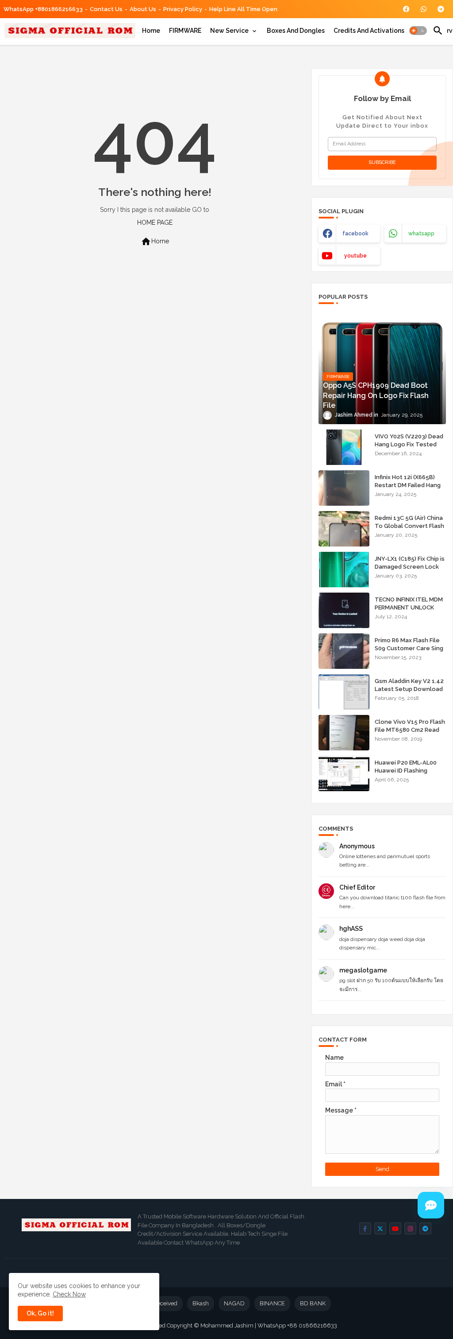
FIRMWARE (185, 30)
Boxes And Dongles (296, 30)
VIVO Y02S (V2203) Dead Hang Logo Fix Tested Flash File (409, 444)
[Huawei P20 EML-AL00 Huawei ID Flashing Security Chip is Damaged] (344, 773)
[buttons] (406, 9)
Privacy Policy (182, 9)
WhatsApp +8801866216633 (43, 9)
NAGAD (234, 1303)
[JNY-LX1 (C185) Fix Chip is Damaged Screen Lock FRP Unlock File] (344, 569)
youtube (355, 256)
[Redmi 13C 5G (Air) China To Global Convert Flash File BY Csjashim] (344, 529)
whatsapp (421, 233)
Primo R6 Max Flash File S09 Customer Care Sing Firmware (409, 648)
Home (151, 30)
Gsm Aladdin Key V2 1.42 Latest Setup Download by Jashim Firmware (409, 689)
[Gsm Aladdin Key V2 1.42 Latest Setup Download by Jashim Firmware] (344, 692)
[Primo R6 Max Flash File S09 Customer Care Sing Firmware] (344, 651)
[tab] (151, 30)
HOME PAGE (155, 222)
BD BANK (313, 1303)
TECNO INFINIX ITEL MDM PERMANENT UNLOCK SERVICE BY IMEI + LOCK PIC (409, 611)
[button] (418, 30)
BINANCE (272, 1303)
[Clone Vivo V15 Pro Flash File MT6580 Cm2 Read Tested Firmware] (344, 732)
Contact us (106, 9)
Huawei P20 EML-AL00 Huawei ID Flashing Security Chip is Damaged (406, 774)
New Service (229, 30)
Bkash (200, 1303)
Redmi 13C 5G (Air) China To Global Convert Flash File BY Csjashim (409, 526)
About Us (143, 9)
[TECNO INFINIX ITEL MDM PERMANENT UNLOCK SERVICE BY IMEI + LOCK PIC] (344, 610)
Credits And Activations (369, 30)
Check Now (69, 1294)
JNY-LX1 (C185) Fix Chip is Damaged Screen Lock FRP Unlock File (410, 566)
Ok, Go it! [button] (40, 1313)
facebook (355, 233)
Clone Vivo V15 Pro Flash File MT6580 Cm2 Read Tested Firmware (410, 729)
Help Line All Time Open (243, 9)
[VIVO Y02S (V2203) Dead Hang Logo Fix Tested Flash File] (344, 447)
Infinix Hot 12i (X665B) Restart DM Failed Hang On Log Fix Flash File (408, 485)
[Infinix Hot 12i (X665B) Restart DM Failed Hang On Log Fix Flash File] (344, 488)
